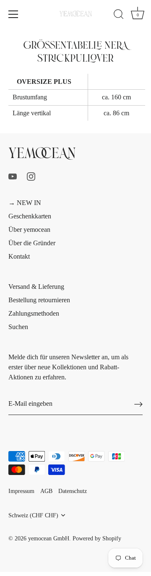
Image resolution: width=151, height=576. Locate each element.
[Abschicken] (138, 404)
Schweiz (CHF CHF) (33, 515)
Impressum (21, 491)
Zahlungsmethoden (33, 313)
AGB (46, 491)
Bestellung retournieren (39, 300)
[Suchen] (118, 15)
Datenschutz (72, 491)
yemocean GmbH (48, 538)
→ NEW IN (24, 202)
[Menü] (13, 14)
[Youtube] (12, 175)
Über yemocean (29, 229)
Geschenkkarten (29, 216)
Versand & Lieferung (36, 286)
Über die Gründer (31, 242)
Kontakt (19, 256)
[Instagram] (31, 175)
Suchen (18, 326)
